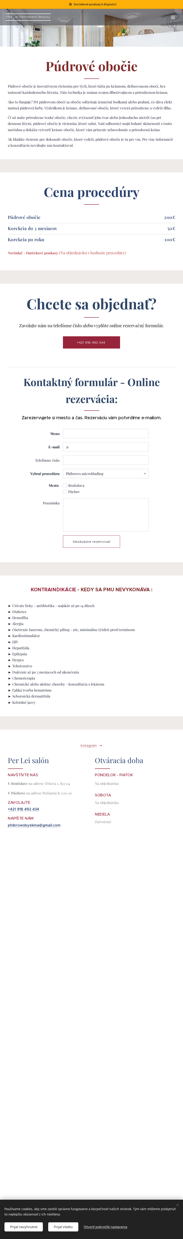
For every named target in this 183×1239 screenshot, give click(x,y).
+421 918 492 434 (23, 809)
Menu (172, 17)
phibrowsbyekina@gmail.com (34, 825)
